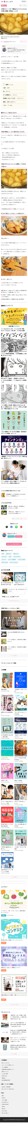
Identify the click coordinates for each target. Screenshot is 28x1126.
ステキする (24, 41)
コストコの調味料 (12, 559)
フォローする (11, 536)
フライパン (4, 556)
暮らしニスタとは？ (6, 1062)
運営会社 (3, 1078)
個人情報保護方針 (5, 1080)
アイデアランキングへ (14, 600)
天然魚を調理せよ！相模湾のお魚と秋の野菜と (13, 299)
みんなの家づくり (5, 1102)
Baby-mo (3, 1108)
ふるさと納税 (4, 1100)
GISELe (3, 1106)
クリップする (23, 5)
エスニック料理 (21, 559)
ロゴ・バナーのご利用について (8, 1065)
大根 (3, 553)
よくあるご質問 (5, 1073)
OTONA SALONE (5, 1104)
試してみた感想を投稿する (14, 544)
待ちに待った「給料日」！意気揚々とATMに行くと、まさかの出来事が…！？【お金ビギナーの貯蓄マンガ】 (14, 380)
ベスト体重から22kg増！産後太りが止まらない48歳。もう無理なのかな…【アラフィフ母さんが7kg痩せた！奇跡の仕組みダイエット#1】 (14, 406)
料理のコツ (8, 553)
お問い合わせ (4, 1075)
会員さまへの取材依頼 (6, 1086)
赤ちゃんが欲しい (5, 1113)
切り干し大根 (4, 562)
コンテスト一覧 (14, 1004)
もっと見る (14, 655)
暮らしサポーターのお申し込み (8, 1089)
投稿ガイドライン (5, 1071)
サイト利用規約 (5, 1067)
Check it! (3, 1097)
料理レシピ (4, 5)
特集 (3, 1095)
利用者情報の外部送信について (8, 1069)
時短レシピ (16, 553)
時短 (10, 556)
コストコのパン (17, 556)
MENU (24, 1)
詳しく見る (19, 536)
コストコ (4, 559)
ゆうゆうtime (4, 1110)
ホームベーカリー (14, 562)
